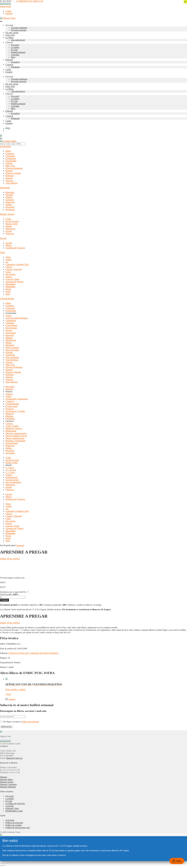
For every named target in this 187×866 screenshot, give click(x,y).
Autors (3, 298)
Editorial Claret (12, 808)
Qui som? (15, 45)
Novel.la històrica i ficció (16, 436)
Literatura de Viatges (14, 282)
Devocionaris (11, 328)
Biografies (9, 192)
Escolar (3, 238)
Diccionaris (10, 274)
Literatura (9, 200)
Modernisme (10, 431)
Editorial (9, 59)
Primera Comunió (13, 173)
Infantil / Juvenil (7, 214)
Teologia (9, 180)
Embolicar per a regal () (13, 592)
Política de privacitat (14, 822)
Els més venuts (11, 32)
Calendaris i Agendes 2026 (17, 264)
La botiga (15, 47)
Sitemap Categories (8, 784)
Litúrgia (8, 163)
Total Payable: (6, 594)
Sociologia (10, 209)
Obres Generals (12, 347)
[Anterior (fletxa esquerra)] (1, 865)
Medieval (9, 414)
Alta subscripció (18, 40)
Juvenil (8, 231)
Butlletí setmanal (18, 52)
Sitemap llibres (6, 779)
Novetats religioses (19, 28)
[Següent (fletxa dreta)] (4, 865)
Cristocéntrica (11, 325)
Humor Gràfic (11, 224)
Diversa (8, 330)
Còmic (8, 219)
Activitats (15, 55)
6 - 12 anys (10, 472)
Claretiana (9, 323)
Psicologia (9, 207)
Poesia (8, 289)
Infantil (8, 226)
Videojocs (9, 233)
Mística (8, 342)
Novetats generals (18, 30)
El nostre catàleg (9, 141)
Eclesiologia (10, 158)
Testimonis (10, 355)
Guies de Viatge (12, 279)
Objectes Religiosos (14, 168)
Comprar (4, 600)
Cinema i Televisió (13, 269)
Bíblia (8, 151)
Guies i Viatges (12, 426)
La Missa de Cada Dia (15, 803)
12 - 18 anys (10, 470)
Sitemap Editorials (8, 787)
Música (8, 245)
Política (8, 204)
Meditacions (10, 340)
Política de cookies (13, 825)
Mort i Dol (10, 166)
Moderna (9, 416)
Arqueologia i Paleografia (16, 399)
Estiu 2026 (10, 35)
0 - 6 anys (9, 467)
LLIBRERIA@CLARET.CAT (29, 1)
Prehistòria (10, 418)
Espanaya (9, 409)
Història (8, 197)
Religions (9, 175)
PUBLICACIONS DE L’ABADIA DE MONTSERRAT (33, 653)
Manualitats (10, 284)
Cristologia (10, 156)
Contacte (9, 64)
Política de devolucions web (17, 827)
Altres (2, 252)
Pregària (9, 352)
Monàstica (9, 345)
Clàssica (9, 423)
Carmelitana (10, 320)
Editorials (10, 298)
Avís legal (9, 820)
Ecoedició (15, 62)
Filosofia (9, 195)
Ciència (8, 267)
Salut (7, 294)
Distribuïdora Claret (14, 811)
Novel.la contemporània (15, 433)
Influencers (10, 228)
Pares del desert (12, 350)
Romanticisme (11, 443)
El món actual (11, 406)
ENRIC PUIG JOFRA (10, 559)
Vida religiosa (11, 183)
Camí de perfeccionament (16, 318)
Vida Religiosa (11, 360)
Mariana (9, 338)
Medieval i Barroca (13, 428)
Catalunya (9, 401)
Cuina (8, 272)
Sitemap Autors (6, 782)
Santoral (9, 178)
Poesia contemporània (14, 438)
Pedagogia (10, 202)
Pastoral (8, 171)
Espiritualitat (5, 146)
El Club (14, 50)
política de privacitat (30, 721)
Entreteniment (11, 477)
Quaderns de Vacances (15, 248)
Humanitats (5, 188)
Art (6, 262)
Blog (13, 57)
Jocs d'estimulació (13, 482)
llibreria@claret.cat (14, 758)
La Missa (9, 37)
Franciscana (10, 333)
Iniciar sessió (5, 6)
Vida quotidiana (12, 357)
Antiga (8, 396)
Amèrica (9, 394)
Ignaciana (9, 335)
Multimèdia (10, 286)
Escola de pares (12, 221)
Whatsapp (15, 67)
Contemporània (12, 404)
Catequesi (9, 153)
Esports (8, 277)
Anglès (8, 259)
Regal (8, 291)
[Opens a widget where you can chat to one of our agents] (176, 861)
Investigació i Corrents (15, 411)
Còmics (8, 475)
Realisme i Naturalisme (15, 441)
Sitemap (3, 777)
